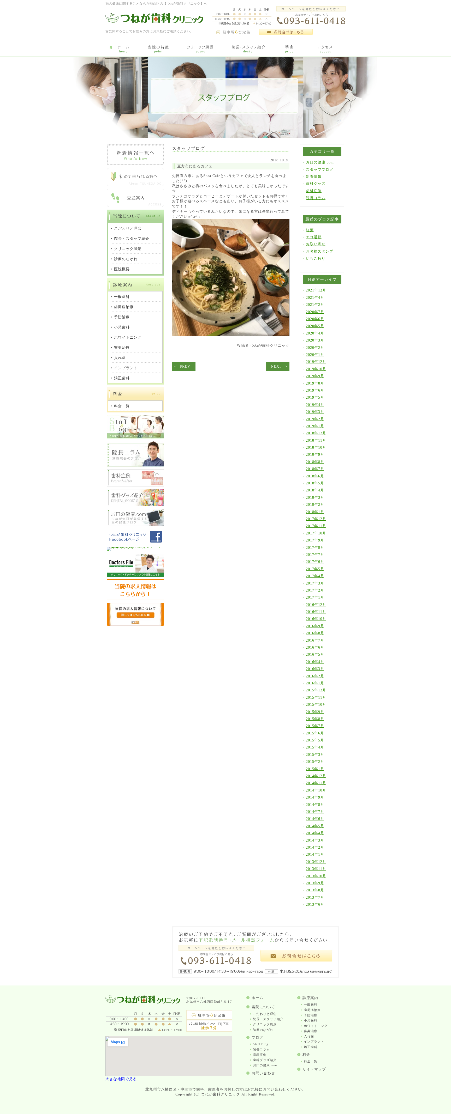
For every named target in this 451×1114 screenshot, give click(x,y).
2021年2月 (315, 305)
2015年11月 (316, 697)
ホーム (257, 998)
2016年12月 (316, 605)
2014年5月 (315, 826)
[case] (135, 485)
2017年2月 (315, 590)
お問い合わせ (263, 1073)
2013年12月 (316, 862)
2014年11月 (316, 783)
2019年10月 (316, 369)
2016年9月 (315, 626)
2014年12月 (316, 776)
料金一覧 (310, 1061)
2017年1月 (315, 597)
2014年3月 (315, 840)
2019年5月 (315, 397)
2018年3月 (315, 498)
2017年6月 (315, 562)
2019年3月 (315, 412)
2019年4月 (315, 405)
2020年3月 (315, 340)
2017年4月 (315, 576)
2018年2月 (315, 505)
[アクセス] (326, 49)
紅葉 (310, 230)
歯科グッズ (315, 184)
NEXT (276, 366)
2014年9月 (315, 797)
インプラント (314, 1041)
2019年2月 (315, 419)
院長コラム (315, 198)
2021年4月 (315, 298)
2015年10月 (316, 705)
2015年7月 (315, 726)
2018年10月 (316, 447)
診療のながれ (263, 1030)
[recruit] (135, 599)
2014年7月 (315, 812)
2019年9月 (315, 376)
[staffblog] (135, 437)
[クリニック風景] (200, 49)
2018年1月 (315, 512)
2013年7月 (315, 897)
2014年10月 (316, 790)
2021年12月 (316, 290)
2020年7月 (315, 312)
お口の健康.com (320, 162)
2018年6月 (315, 476)
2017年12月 (316, 519)
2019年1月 (315, 426)
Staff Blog (260, 1044)
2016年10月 (316, 619)
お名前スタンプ (319, 251)
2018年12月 (316, 433)
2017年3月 (315, 583)
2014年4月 (315, 833)
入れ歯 (309, 1036)
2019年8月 (315, 383)
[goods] (135, 505)
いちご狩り (315, 258)
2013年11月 (316, 869)
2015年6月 (315, 733)
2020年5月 (315, 326)
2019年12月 (316, 362)
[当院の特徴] (158, 49)
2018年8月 (315, 462)
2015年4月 (315, 747)
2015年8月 (315, 719)
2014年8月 (315, 805)
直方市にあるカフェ (194, 166)
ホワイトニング (316, 1026)
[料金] (289, 49)
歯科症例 (314, 191)
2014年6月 (315, 819)
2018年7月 (315, 469)
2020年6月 (315, 319)
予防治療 (310, 1015)
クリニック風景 (265, 1024)
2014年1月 (315, 854)
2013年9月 (315, 883)
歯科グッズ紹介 (265, 1060)
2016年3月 (315, 669)
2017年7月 (315, 555)
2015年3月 (315, 755)
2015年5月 (315, 740)
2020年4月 (315, 333)
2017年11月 (316, 526)
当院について (263, 1007)
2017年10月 (316, 533)
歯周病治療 (312, 1010)
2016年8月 (315, 633)
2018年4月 (315, 490)
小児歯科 (310, 1020)
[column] (135, 465)
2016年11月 (316, 612)
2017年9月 (315, 540)
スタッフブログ (319, 170)
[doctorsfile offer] (135, 624)
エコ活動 (314, 237)
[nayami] (135, 525)
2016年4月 (315, 662)
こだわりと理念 (265, 1014)
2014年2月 (315, 847)
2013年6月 (315, 904)
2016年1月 (315, 683)
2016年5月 (315, 654)
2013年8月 (315, 890)
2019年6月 (315, 390)
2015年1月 (315, 769)
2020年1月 (315, 355)
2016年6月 (315, 647)
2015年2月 (315, 762)
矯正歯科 (310, 1047)
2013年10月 (316, 876)
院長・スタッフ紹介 (268, 1019)
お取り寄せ (315, 244)
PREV (185, 366)
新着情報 (314, 177)
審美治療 (310, 1031)
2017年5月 (315, 569)
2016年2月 (315, 676)
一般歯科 (310, 1004)
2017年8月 (315, 548)
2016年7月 (315, 640)
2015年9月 (315, 712)
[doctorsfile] (135, 575)
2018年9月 (315, 454)
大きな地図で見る (121, 1079)
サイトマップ (314, 1069)
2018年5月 (315, 483)
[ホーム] (123, 49)
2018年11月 (316, 440)
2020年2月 (315, 348)
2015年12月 (316, 690)
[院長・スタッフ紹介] (248, 49)
